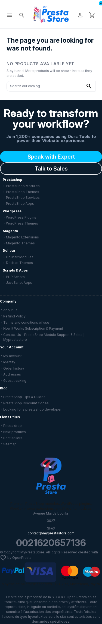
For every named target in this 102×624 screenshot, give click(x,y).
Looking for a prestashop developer (32, 409)
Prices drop (12, 426)
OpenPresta (22, 558)
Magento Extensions (22, 237)
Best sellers (12, 438)
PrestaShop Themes (22, 192)
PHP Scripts (15, 277)
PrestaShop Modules (23, 186)
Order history (13, 368)
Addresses (12, 374)
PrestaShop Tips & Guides (24, 397)
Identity (9, 362)
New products (14, 432)
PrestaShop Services (23, 198)
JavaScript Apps (19, 283)
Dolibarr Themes (19, 263)
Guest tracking (14, 381)
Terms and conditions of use (26, 322)
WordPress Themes (22, 223)
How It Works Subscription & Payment (33, 328)
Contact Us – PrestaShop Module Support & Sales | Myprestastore (43, 337)
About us (10, 310)
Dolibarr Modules (19, 257)
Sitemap (10, 444)
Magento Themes (20, 243)
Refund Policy (14, 316)
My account (12, 356)
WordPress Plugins (21, 217)
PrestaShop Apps (20, 203)
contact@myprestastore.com (51, 533)
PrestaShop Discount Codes (26, 403)
